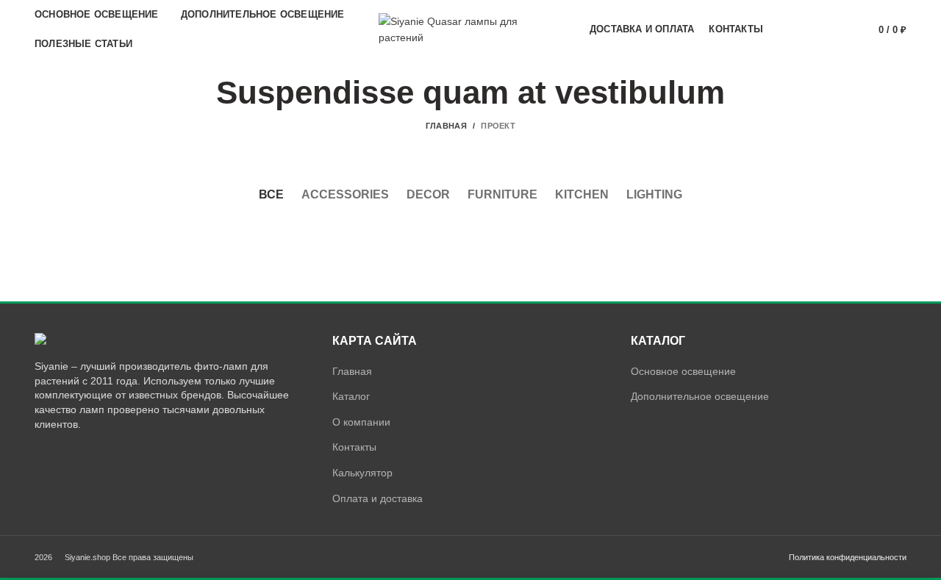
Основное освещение (683, 371)
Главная (446, 125)
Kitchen (582, 194)
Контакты (354, 447)
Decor (428, 194)
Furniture (502, 194)
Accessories (345, 194)
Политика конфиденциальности (847, 557)
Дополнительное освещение (700, 396)
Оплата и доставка (377, 498)
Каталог (351, 396)
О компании (361, 422)
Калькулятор (362, 473)
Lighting (654, 194)
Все (271, 194)
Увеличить (299, 237)
